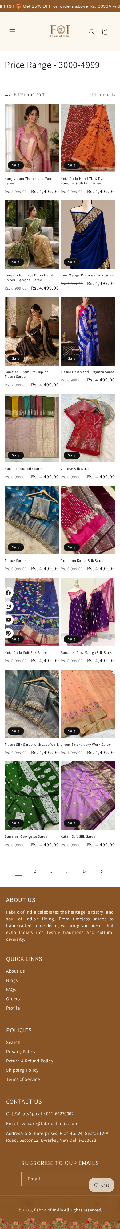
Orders (13, 999)
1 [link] (18, 871)
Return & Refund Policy (29, 1061)
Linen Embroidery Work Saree (86, 744)
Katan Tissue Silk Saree (24, 468)
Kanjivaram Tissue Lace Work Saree (29, 181)
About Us (15, 971)
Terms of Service (23, 1079)
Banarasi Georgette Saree (26, 836)
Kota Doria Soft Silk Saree (26, 652)
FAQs (11, 989)
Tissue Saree (15, 560)
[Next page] (101, 871)
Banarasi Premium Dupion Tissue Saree (27, 374)
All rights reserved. (83, 1210)
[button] (12, 31)
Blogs (12, 980)
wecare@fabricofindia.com (50, 1123)
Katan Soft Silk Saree (78, 836)
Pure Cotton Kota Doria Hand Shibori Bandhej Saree (29, 277)
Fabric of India (48, 1210)
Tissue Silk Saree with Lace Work (32, 744)
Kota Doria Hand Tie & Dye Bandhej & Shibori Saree (83, 181)
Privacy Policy (20, 1051)
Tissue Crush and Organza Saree (87, 371)
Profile (13, 1008)
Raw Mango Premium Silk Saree (87, 275)
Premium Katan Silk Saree (82, 560)
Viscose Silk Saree (75, 468)
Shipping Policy (22, 1070)
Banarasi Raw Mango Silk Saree (87, 652)
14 (85, 871)
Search (13, 1042)
